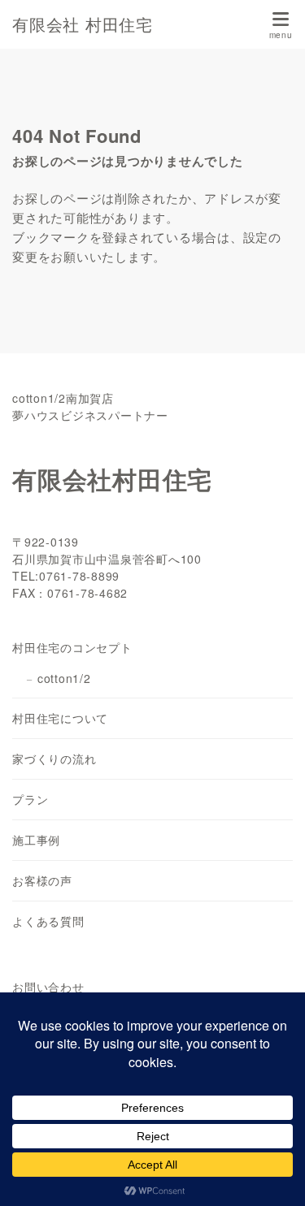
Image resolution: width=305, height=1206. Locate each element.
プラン (30, 799)
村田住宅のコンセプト (72, 647)
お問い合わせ (48, 987)
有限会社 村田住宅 (82, 24)
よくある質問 (48, 921)
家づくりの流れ (54, 758)
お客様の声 (42, 880)
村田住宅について (60, 718)
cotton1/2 (64, 678)
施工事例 (36, 840)
